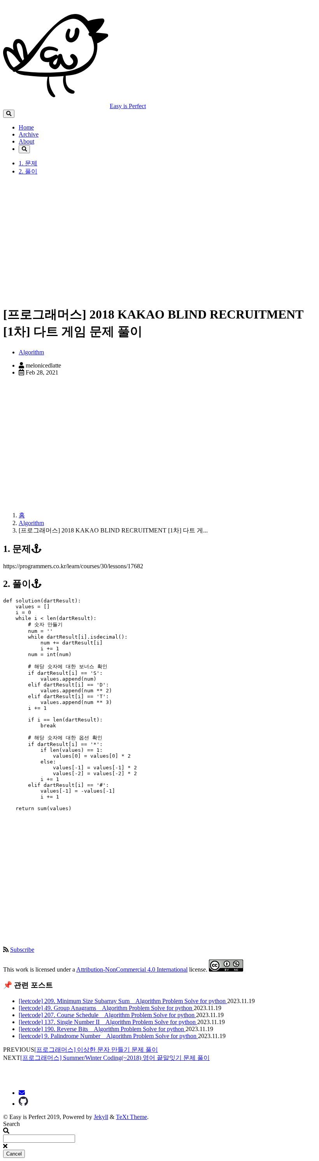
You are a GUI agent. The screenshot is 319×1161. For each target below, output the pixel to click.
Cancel (14, 1154)
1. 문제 (28, 163)
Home (26, 127)
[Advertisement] (159, 243)
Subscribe (22, 949)
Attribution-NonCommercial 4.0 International (132, 969)
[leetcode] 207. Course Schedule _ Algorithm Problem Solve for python (107, 1015)
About (26, 141)
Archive (29, 134)
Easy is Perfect (128, 106)
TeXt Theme (131, 1117)
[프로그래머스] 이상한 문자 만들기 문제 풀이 (96, 1049)
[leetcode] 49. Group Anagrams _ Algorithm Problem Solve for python (106, 1008)
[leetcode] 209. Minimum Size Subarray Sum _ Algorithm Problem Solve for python (123, 1001)
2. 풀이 (28, 171)
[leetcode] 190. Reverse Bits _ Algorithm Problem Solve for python (102, 1029)
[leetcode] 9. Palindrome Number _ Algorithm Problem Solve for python (108, 1036)
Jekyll (101, 1117)
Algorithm (31, 352)
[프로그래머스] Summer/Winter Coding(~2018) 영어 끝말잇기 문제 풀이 (115, 1057)
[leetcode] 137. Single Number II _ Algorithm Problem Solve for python (108, 1022)
